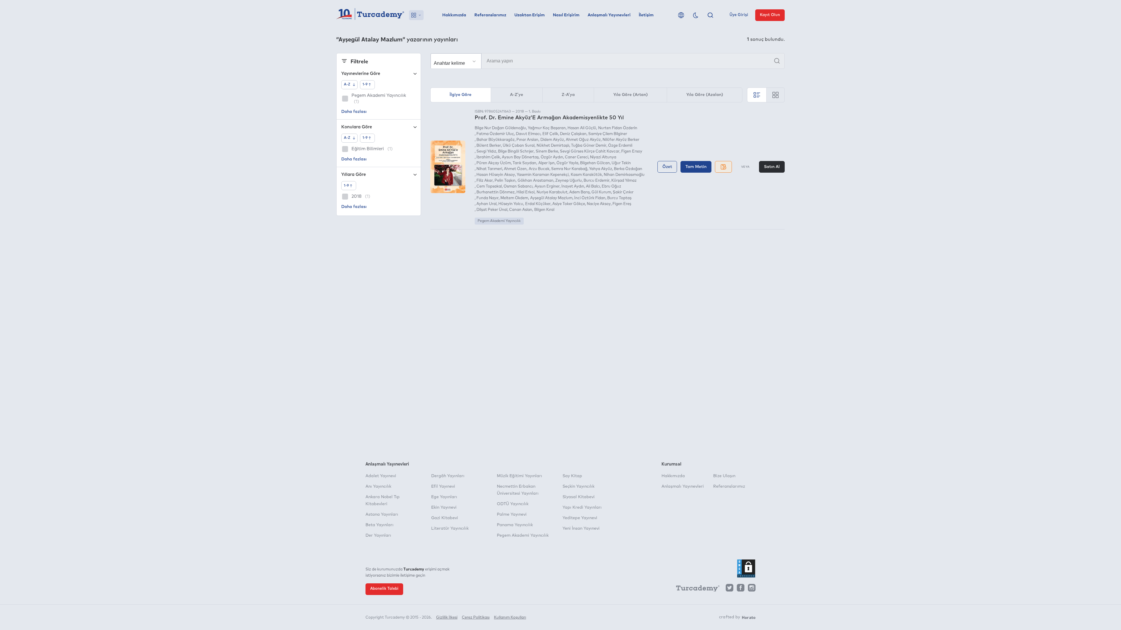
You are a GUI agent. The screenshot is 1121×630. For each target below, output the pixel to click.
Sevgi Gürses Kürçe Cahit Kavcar (589, 151)
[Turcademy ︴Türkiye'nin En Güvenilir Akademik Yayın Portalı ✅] (370, 15)
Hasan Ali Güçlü (582, 128)
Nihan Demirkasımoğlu (624, 175)
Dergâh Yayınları (447, 476)
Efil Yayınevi (443, 486)
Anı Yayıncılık (378, 486)
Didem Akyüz (552, 140)
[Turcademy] (695, 589)
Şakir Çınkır (623, 192)
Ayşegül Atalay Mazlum (551, 198)
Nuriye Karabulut (552, 192)
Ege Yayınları (444, 497)
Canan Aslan (520, 210)
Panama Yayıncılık (515, 525)
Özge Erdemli (620, 146)
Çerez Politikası (476, 618)
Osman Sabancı (518, 186)
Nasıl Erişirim (566, 15)
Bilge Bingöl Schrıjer (516, 151)
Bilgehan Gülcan (595, 163)
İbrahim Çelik (488, 157)
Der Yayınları (378, 535)
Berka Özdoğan (628, 169)
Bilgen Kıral (544, 210)
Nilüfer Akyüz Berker (621, 140)
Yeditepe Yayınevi (580, 518)
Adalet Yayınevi (380, 476)
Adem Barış (579, 192)
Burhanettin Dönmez (495, 192)
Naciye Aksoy (599, 204)
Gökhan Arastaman (535, 181)
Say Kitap (572, 476)
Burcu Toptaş (619, 198)
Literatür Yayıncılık (450, 528)
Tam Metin (695, 167)
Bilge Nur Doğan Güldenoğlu (500, 128)
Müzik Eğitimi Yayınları (519, 476)
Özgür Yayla (567, 163)
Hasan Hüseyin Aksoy (495, 175)
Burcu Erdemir (597, 181)
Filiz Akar (484, 181)
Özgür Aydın (552, 157)
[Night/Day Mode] (695, 15)
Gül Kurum (601, 192)
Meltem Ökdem (514, 198)
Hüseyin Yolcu (510, 204)
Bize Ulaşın (724, 476)
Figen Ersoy (631, 151)
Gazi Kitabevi (444, 518)
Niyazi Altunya (603, 157)
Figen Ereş (621, 204)
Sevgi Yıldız (486, 151)
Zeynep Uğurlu (568, 181)
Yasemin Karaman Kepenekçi (543, 175)
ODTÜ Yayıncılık (512, 504)
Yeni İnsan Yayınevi (581, 528)
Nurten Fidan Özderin (617, 128)
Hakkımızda (454, 15)
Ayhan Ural (486, 204)
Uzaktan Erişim (529, 15)
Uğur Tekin (621, 163)
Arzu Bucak (539, 169)
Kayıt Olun (770, 15)
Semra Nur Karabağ (569, 169)
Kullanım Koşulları (510, 618)
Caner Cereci (576, 157)
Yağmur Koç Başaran (547, 128)
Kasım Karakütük (586, 175)
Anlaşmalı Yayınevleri (609, 15)
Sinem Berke (547, 151)
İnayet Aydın (572, 186)
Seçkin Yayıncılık (578, 486)
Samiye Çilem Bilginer (607, 134)
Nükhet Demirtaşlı (553, 146)
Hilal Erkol (525, 192)
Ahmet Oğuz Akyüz (583, 140)
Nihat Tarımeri (489, 169)
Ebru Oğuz (611, 186)
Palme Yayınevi (512, 514)
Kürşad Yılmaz (624, 181)
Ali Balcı (593, 186)
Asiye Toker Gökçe (568, 204)
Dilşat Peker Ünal (491, 210)
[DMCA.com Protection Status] (746, 568)
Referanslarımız (490, 15)
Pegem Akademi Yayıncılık (499, 221)
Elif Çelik (550, 134)
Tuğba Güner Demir (588, 146)
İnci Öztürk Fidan (589, 198)
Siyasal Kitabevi (579, 497)
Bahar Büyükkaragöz (495, 140)
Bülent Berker (488, 146)
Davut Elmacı (528, 134)
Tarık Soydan (524, 163)
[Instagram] (752, 589)
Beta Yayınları (379, 525)
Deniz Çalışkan (573, 134)
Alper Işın (546, 163)
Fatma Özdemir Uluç (495, 134)
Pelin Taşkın (505, 181)
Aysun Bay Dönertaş (520, 157)
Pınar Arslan (527, 140)
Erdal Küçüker (537, 204)
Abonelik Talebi (384, 589)
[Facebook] (740, 589)
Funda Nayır (487, 198)
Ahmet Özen (515, 169)
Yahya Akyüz (600, 169)
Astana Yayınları (381, 514)
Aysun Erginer (547, 186)
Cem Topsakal (489, 186)
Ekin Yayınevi (444, 507)
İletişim (646, 15)
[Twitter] (729, 589)
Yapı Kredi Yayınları (582, 507)
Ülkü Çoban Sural (519, 146)
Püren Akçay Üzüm (493, 163)
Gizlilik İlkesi (446, 618)
